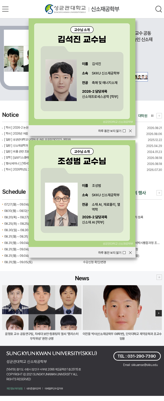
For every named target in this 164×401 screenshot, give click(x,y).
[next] (158, 313)
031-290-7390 (141, 356)
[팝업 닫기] (130, 130)
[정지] (152, 116)
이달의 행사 (136, 192)
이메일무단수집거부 (54, 388)
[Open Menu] (5, 9)
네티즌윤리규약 (33, 388)
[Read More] (159, 115)
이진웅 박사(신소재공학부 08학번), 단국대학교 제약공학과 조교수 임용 (122, 336)
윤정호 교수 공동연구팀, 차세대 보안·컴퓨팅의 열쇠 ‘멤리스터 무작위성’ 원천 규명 (41, 336)
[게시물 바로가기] (42, 307)
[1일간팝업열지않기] (112, 130)
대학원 (142, 116)
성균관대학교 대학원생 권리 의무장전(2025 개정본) (37, 139)
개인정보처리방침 (14, 388)
